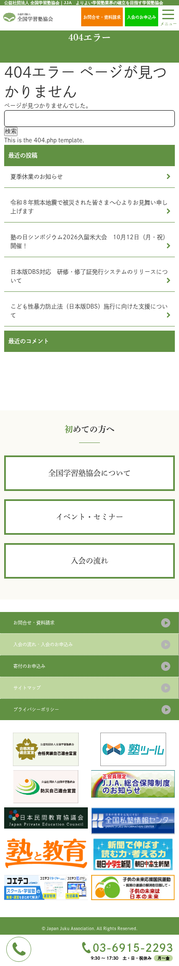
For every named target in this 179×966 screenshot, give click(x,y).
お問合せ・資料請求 (102, 17)
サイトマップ (27, 687)
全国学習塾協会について (89, 473)
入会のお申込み (141, 17)
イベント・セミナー (89, 517)
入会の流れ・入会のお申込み (43, 644)
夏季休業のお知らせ (36, 177)
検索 (11, 131)
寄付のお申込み (29, 666)
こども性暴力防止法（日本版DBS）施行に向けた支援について (89, 310)
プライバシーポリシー (36, 709)
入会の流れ (89, 560)
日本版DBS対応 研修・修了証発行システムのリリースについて (89, 276)
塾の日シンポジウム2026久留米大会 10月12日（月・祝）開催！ (89, 241)
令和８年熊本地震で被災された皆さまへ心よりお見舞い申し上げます (89, 207)
